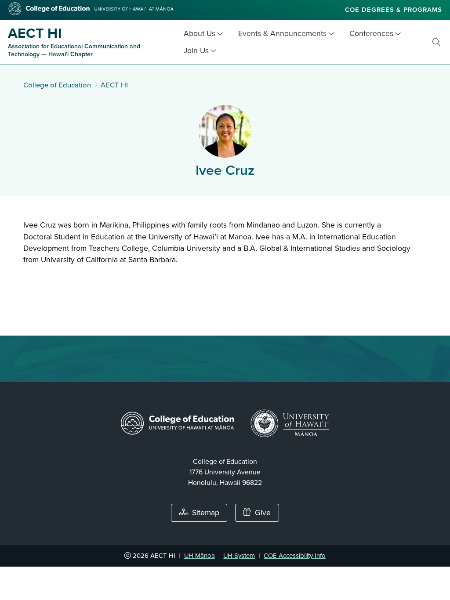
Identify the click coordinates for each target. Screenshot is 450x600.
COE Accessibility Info (295, 556)
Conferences (371, 33)
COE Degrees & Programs (393, 10)
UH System (239, 556)
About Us (199, 33)
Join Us (196, 50)
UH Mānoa (199, 556)
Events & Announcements (282, 33)
